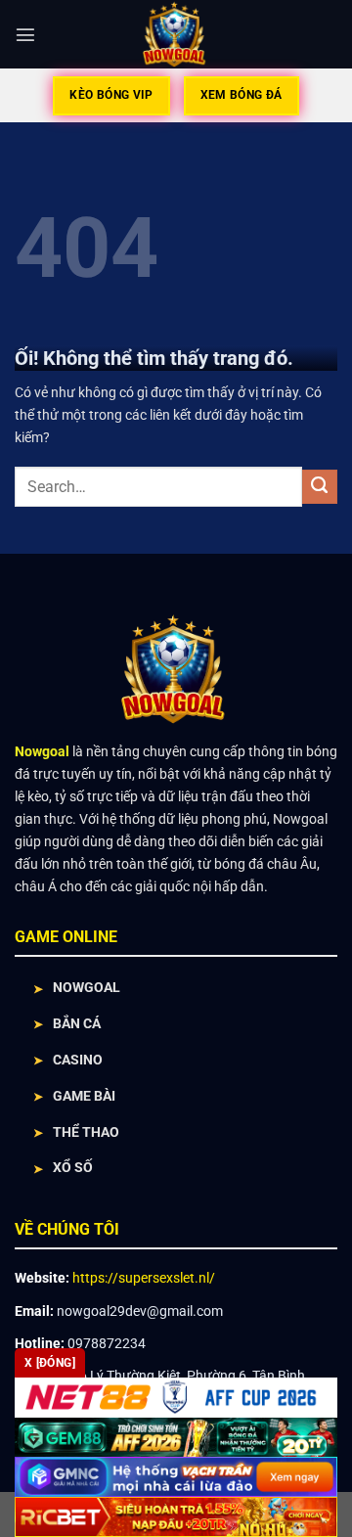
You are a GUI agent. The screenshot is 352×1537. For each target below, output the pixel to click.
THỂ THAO (86, 1132)
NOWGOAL (86, 987)
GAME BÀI (84, 1096)
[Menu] (25, 34)
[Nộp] (319, 487)
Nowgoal (42, 752)
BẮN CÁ (77, 1024)
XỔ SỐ (73, 1167)
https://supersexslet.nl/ (143, 1278)
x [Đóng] (49, 1363)
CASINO (78, 1060)
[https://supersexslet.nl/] (176, 34)
